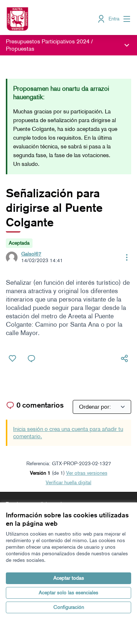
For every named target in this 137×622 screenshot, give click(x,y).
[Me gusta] (12, 358)
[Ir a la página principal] (52, 19)
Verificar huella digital (68, 482)
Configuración (68, 607)
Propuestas (20, 48)
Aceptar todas (68, 578)
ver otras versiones (86, 473)
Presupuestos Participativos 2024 (48, 41)
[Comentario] (31, 358)
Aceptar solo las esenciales (68, 593)
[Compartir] (124, 358)
